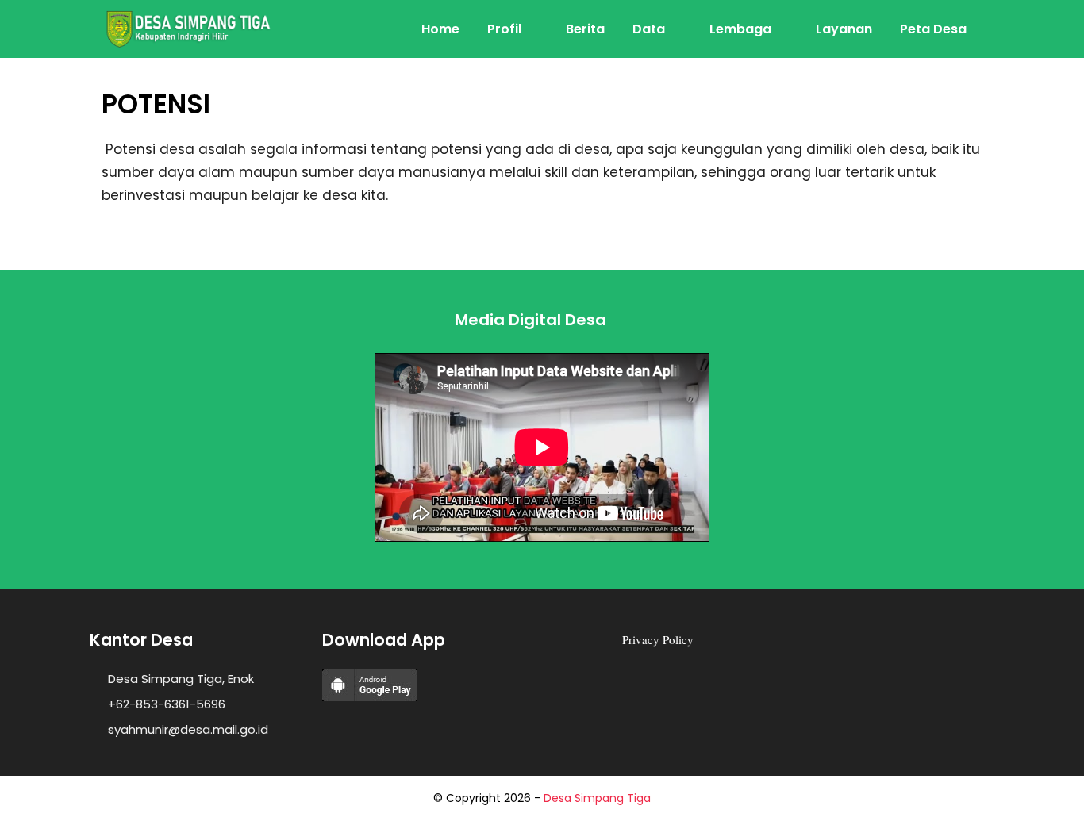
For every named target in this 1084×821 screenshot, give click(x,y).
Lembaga (740, 29)
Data (648, 29)
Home (440, 29)
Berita (585, 29)
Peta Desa (933, 29)
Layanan (844, 29)
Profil (504, 29)
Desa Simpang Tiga (597, 798)
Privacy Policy (658, 639)
